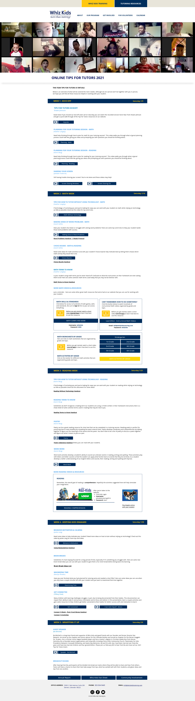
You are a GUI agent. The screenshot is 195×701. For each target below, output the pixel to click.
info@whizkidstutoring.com (123, 326)
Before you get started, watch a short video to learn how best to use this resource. (81, 347)
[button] (80, 14)
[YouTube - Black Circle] (103, 692)
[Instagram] (92, 692)
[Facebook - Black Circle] (98, 692)
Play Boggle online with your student (128, 506)
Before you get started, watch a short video (78, 312)
